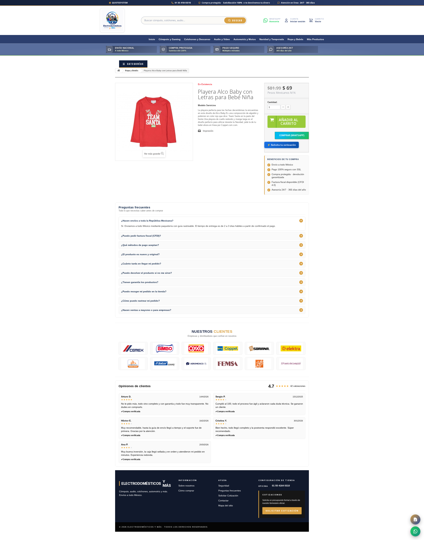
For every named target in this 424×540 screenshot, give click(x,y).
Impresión (208, 131)
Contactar (223, 500)
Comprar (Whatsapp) (291, 135)
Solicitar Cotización (228, 495)
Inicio (152, 39)
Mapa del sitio (225, 505)
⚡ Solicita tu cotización (281, 145)
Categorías (133, 63)
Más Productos (315, 39)
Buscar (237, 20)
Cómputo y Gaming (170, 39)
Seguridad (223, 485)
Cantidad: (272, 102)
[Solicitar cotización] (415, 519)
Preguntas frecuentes (229, 490)
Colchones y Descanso (197, 39)
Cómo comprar (186, 490)
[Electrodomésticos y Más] (112, 20)
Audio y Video (222, 39)
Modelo (202, 105)
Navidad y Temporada (271, 39)
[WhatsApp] (415, 531)
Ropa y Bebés (295, 39)
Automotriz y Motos (245, 39)
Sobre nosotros (186, 485)
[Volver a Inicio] (118, 71)
